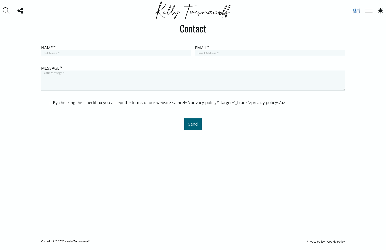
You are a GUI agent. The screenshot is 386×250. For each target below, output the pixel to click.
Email (201, 47)
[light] (380, 10)
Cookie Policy (336, 241)
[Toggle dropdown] (20, 10)
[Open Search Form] (6, 10)
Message (50, 68)
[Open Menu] (369, 10)
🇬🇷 (356, 10)
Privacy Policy (316, 241)
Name (47, 47)
